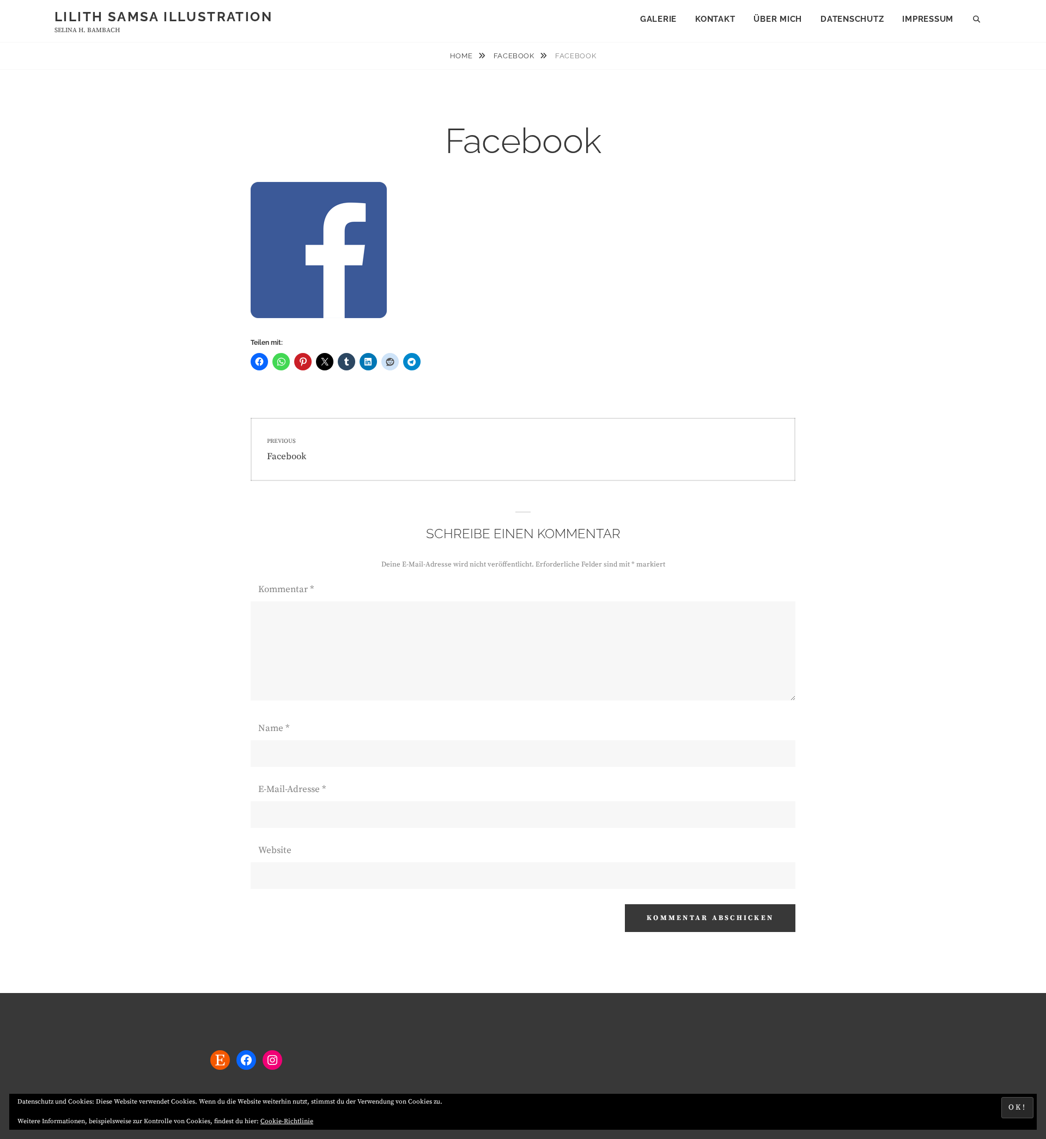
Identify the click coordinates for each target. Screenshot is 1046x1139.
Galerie (658, 19)
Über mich (777, 19)
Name (273, 728)
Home (462, 56)
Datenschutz (852, 19)
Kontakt (715, 19)
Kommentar (286, 589)
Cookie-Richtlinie (286, 1121)
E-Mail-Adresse (292, 789)
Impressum (927, 19)
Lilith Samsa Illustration (163, 17)
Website (274, 850)
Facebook (515, 56)
